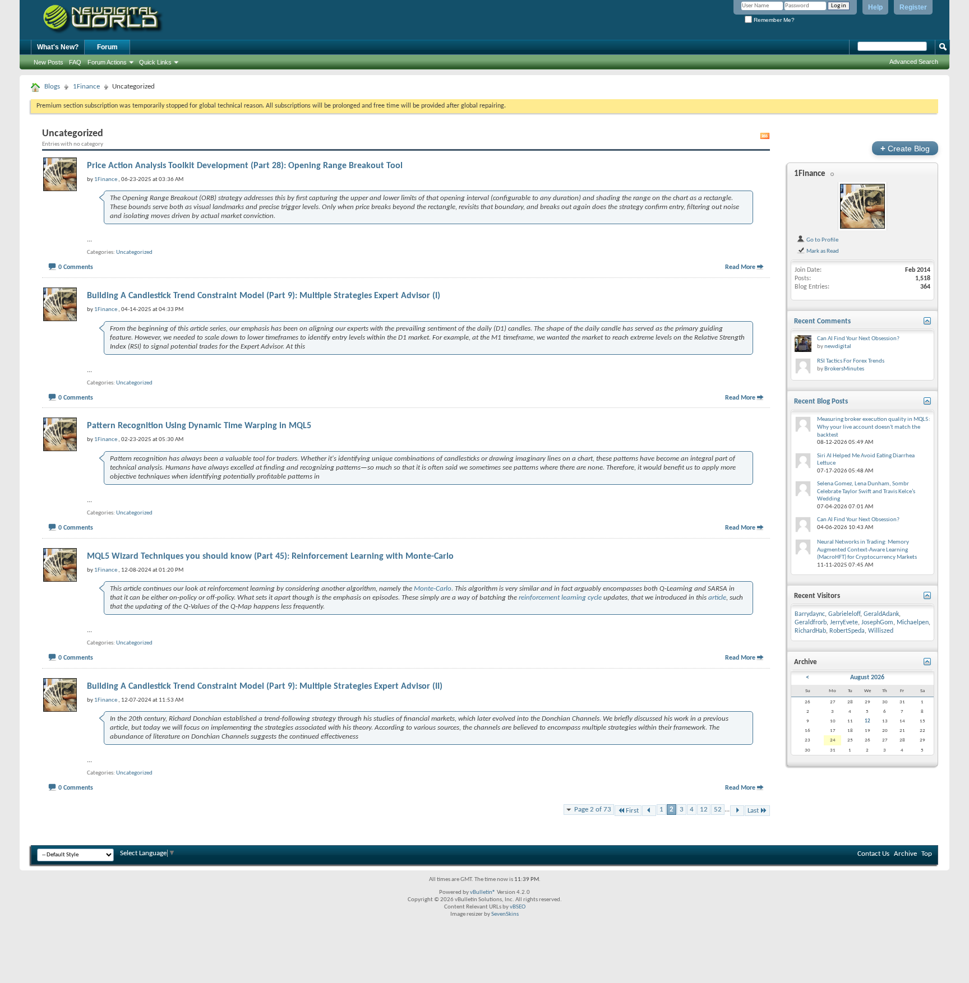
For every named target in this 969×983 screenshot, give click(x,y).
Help (875, 7)
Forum (107, 47)
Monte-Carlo (432, 588)
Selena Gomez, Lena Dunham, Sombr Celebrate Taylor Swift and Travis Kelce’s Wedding (866, 491)
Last (753, 810)
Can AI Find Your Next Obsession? (858, 339)
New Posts (48, 62)
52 (718, 809)
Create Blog (905, 148)
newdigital (837, 347)
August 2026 (867, 677)
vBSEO (517, 907)
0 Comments (75, 267)
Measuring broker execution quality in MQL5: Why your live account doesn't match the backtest (873, 427)
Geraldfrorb (811, 622)
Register (913, 7)
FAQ (75, 62)
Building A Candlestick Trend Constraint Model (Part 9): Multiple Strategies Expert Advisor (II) (264, 686)
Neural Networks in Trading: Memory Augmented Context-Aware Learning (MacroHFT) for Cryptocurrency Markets (867, 549)
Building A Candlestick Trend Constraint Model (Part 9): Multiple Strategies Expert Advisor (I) (263, 295)
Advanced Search (913, 61)
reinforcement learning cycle (560, 597)
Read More (740, 267)
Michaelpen (913, 622)
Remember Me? (773, 20)
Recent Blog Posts (821, 401)
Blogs (52, 86)
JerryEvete (844, 622)
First (632, 810)
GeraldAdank (881, 614)
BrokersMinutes (844, 369)
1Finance (86, 86)
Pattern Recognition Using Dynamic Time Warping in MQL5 (199, 425)
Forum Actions (107, 62)
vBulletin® (483, 892)
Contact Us (873, 853)
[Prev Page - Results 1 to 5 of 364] (649, 810)
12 (704, 809)
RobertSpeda (847, 631)
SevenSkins (505, 914)
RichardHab (810, 631)
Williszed (880, 631)
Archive (905, 853)
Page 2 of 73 (592, 809)
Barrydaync (810, 614)
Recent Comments (822, 321)
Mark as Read (822, 251)
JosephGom (877, 622)
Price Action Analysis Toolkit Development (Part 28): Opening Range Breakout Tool (245, 165)
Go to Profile (821, 240)
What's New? (58, 47)
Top (926, 853)
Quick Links (155, 62)
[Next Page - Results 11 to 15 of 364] (737, 810)
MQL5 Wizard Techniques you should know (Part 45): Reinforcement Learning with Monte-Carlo (270, 556)
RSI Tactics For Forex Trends (850, 361)
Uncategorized (134, 252)
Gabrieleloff (844, 614)
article (717, 597)
